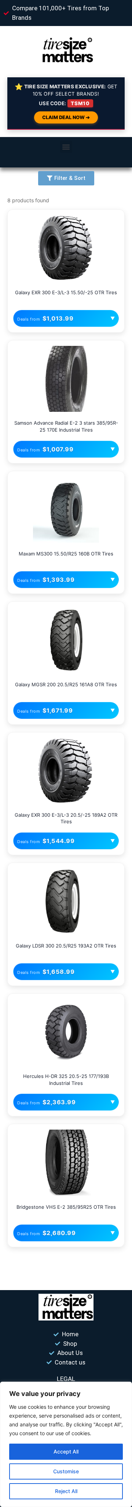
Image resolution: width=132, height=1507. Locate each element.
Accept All (66, 1451)
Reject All (66, 1491)
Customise (66, 1471)
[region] (66, 1444)
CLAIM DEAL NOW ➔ (66, 117)
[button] (66, 147)
